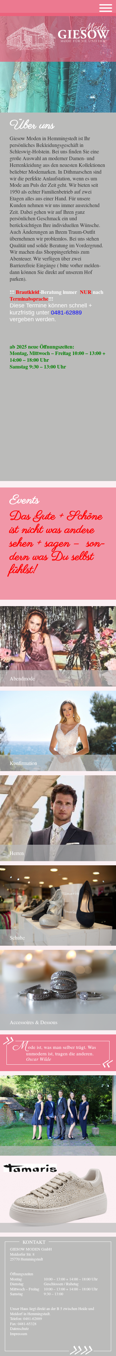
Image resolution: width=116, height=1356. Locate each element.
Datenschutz (19, 1328)
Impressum (18, 1333)
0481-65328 (27, 1323)
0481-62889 (32, 1318)
